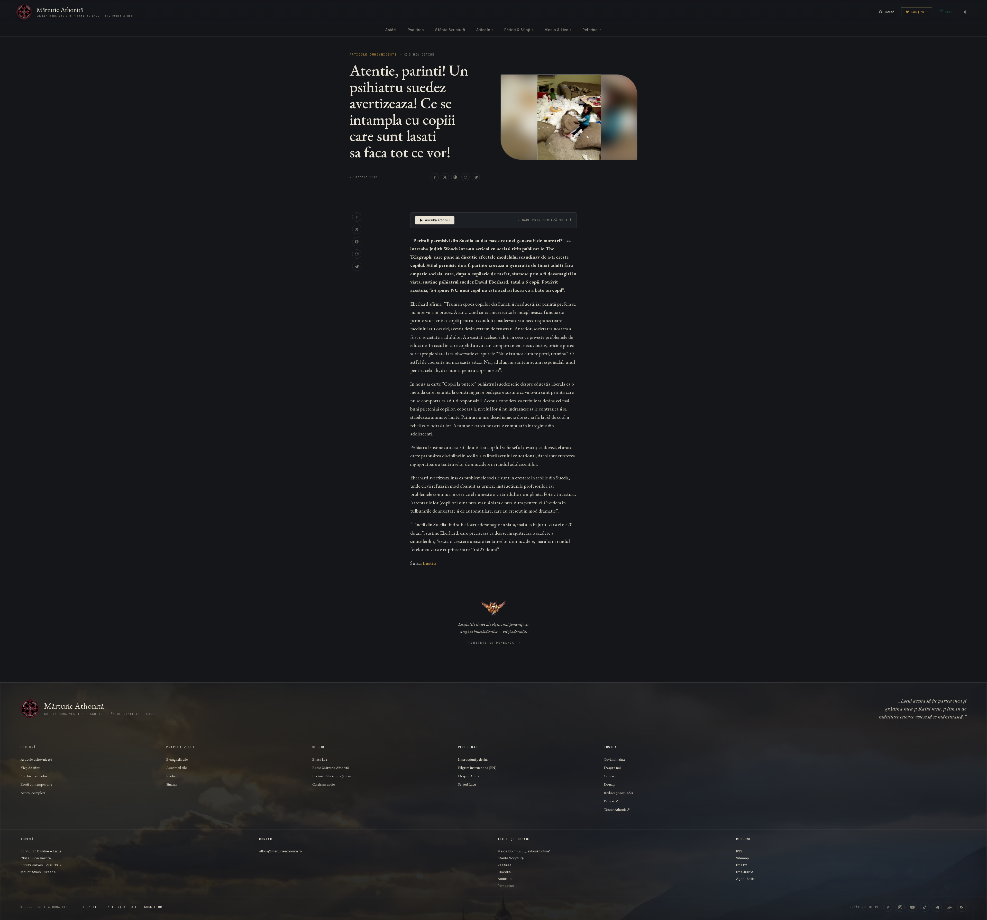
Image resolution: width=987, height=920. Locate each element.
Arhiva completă (33, 792)
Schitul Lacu (467, 784)
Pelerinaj (591, 30)
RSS (739, 851)
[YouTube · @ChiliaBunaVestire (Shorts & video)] (912, 907)
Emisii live (319, 759)
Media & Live (557, 30)
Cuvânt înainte (614, 759)
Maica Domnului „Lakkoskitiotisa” (524, 851)
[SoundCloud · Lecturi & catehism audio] (949, 907)
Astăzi (390, 30)
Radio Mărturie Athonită (330, 767)
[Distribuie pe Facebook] (435, 177)
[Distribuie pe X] (445, 177)
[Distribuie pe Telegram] (476, 177)
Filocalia (504, 872)
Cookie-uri (154, 907)
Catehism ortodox (34, 775)
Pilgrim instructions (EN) (477, 767)
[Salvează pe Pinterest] (455, 177)
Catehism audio (323, 784)
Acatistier (505, 879)
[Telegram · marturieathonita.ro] (937, 907)
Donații (609, 784)
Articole (484, 30)
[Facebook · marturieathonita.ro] (887, 907)
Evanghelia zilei (177, 759)
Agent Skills (745, 879)
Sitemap (742, 858)
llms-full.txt (744, 872)
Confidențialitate (120, 907)
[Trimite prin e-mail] (465, 177)
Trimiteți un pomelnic (493, 642)
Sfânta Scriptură (450, 30)
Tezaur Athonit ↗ (617, 809)
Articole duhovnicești (373, 54)
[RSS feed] (961, 907)
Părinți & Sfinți (518, 30)
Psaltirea (416, 30)
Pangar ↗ (611, 800)
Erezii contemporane (36, 784)
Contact (610, 775)
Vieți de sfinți (30, 767)
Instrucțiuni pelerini (473, 759)
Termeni (90, 907)
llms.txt (741, 865)
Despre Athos (468, 775)
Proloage (173, 775)
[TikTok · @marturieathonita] (924, 907)
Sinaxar (171, 784)
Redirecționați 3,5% (619, 792)
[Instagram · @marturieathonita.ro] (900, 907)
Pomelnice (506, 885)
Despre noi (612, 767)
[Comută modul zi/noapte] (965, 11)
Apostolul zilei (176, 767)
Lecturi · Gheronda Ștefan (331, 775)
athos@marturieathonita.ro (280, 851)
